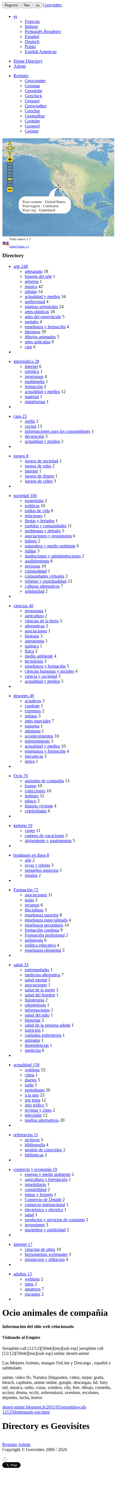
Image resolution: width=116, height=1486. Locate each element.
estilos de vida (37, 510)
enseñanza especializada (46, 920)
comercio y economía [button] (35, 1169)
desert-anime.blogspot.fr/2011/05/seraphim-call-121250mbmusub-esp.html (44, 1409)
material (32, 396)
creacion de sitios (40, 1249)
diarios (31, 1080)
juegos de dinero (39, 476)
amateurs (33, 1289)
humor (30, 785)
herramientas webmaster (46, 1254)
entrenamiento (37, 741)
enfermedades (37, 969)
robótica (32, 371)
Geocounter (35, 80)
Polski (30, 46)
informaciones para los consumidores (57, 431)
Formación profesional (45, 935)
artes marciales (38, 721)
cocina (30, 426)
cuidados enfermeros (43, 1035)
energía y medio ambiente (47, 1174)
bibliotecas (34, 1154)
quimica (32, 646)
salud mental (36, 979)
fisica (29, 651)
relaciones (34, 515)
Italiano (31, 26)
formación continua (42, 930)
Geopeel (32, 126)
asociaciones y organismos (48, 535)
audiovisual (35, 301)
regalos (31, 875)
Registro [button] (21, 75)
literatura (32, 331)
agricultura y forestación (46, 1179)
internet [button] (23, 1244)
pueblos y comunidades (45, 525)
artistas (31, 291)
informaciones (37, 1010)
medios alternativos (42, 1120)
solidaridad (34, 591)
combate (32, 705)
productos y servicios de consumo (55, 1219)
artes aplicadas (37, 341)
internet (31, 366)
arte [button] (21, 266)
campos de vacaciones (44, 835)
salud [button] (21, 964)
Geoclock (33, 95)
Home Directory (28, 61)
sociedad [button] (25, 495)
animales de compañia (44, 780)
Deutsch (32, 41)
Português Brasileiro (43, 31)
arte (28, 860)
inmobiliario (35, 1184)
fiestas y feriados (39, 520)
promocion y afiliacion (45, 1259)
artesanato (34, 271)
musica (31, 286)
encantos (32, 1294)
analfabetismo (37, 561)
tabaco (30, 800)
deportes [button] (24, 695)
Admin (20, 66)
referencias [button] (26, 1134)
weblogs (32, 1069)
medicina (33, 1050)
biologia (32, 636)
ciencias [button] (23, 605)
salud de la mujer (40, 989)
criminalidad (36, 571)
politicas (32, 505)
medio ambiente (39, 656)
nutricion (33, 1030)
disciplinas (34, 910)
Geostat (31, 131)
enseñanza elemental (43, 950)
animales (32, 1040)
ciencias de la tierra (42, 620)
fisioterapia (34, 1000)
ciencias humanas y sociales (49, 671)
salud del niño (37, 1015)
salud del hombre (40, 995)
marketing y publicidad (45, 1229)
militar (30, 551)
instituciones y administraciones (53, 556)
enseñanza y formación (45, 326)
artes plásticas (37, 311)
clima (29, 1074)
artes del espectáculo (43, 316)
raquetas (32, 726)
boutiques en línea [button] (31, 855)
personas (32, 566)
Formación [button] (26, 889)
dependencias (37, 1045)
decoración (34, 436)
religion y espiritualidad (45, 581)
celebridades (36, 811)
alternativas (35, 625)
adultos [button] (23, 1274)
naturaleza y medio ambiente (50, 546)
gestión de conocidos (43, 1149)
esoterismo (34, 500)
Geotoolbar (35, 116)
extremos (33, 710)
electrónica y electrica (44, 1209)
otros (29, 1284)
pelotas (31, 716)
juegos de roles (38, 466)
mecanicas (34, 756)
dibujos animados (40, 336)
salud (29, 1214)
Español (32, 36)
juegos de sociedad (41, 461)
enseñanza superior (42, 915)
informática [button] (26, 361)
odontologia (35, 1005)
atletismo (33, 731)
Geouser (32, 100)
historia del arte (38, 276)
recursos (32, 905)
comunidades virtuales (44, 576)
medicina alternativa (42, 974)
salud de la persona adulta (47, 1025)
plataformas (35, 401)
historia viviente (39, 806)
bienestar (33, 1020)
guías (29, 899)
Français (32, 21)
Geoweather (35, 105)
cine (28, 346)
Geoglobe (33, 90)
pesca (30, 761)
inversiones (35, 1224)
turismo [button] (23, 825)
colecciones (35, 790)
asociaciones (36, 631)
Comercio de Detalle (43, 1199)
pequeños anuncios (42, 870)
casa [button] (20, 416)
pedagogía (34, 940)
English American (41, 51)
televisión (33, 1115)
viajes (30, 830)
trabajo (31, 540)
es (38, 5)
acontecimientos (39, 736)
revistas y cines (38, 1110)
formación (34, 386)
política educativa (40, 945)
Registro (11, 5)
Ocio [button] (21, 775)
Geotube (32, 121)
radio (29, 1085)
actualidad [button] (26, 1064)
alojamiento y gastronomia (48, 840)
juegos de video (39, 481)
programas (34, 376)
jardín (30, 421)
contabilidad (35, 1189)
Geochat (32, 110)
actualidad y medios (42, 296)
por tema (32, 1100)
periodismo (34, 1090)
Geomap (32, 85)
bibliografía (35, 1144)
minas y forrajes (39, 1194)
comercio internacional (45, 1204)
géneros (32, 281)
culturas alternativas (42, 586)
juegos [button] (21, 455)
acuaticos (33, 700)
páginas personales (41, 306)
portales (32, 321)
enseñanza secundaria (44, 925)
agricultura (34, 615)
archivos (32, 1139)
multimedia (34, 381)
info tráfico (34, 1105)
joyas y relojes (37, 865)
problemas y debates (43, 530)
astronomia (34, 641)
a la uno (32, 1095)
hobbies (32, 795)
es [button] (15, 16)
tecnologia (34, 661)
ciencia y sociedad (41, 676)
